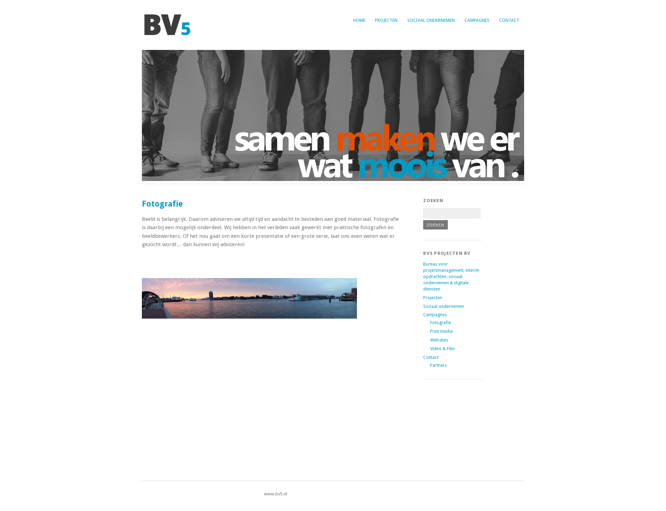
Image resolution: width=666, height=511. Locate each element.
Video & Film (442, 348)
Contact (509, 20)
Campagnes (476, 20)
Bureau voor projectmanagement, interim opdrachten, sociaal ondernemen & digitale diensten (451, 276)
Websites (439, 340)
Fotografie (440, 322)
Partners (438, 365)
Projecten (386, 20)
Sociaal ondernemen (431, 20)
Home (359, 20)
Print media (441, 331)
